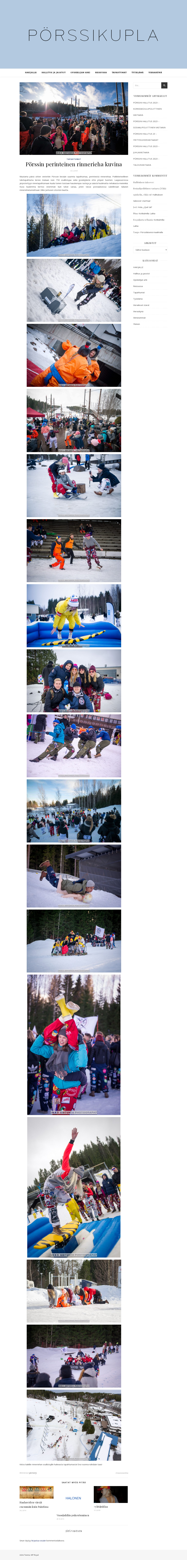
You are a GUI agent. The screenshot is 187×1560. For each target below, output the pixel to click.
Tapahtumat (119, 72)
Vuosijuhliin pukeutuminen (73, 1515)
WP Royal (35, 1555)
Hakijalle (31, 72)
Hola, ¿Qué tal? (145, 207)
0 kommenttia (122, 1473)
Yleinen (136, 324)
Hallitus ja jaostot (54, 72)
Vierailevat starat (141, 305)
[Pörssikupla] (93, 33)
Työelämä (138, 72)
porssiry (33, 1473)
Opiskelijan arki (80, 72)
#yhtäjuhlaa (101, 1506)
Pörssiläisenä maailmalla (151, 232)
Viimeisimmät (139, 317)
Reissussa (101, 72)
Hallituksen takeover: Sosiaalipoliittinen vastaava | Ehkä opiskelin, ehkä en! (149, 188)
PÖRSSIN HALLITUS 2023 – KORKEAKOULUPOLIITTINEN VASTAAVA (147, 108)
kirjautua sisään (38, 1540)
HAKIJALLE (138, 267)
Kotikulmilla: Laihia (147, 213)
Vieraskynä (155, 72)
